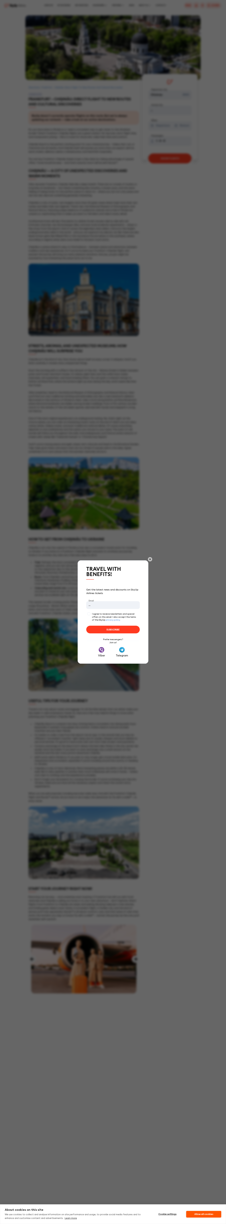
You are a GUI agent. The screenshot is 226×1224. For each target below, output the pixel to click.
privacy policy (113, 619)
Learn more (71, 1218)
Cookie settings (167, 1214)
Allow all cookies (203, 1214)
